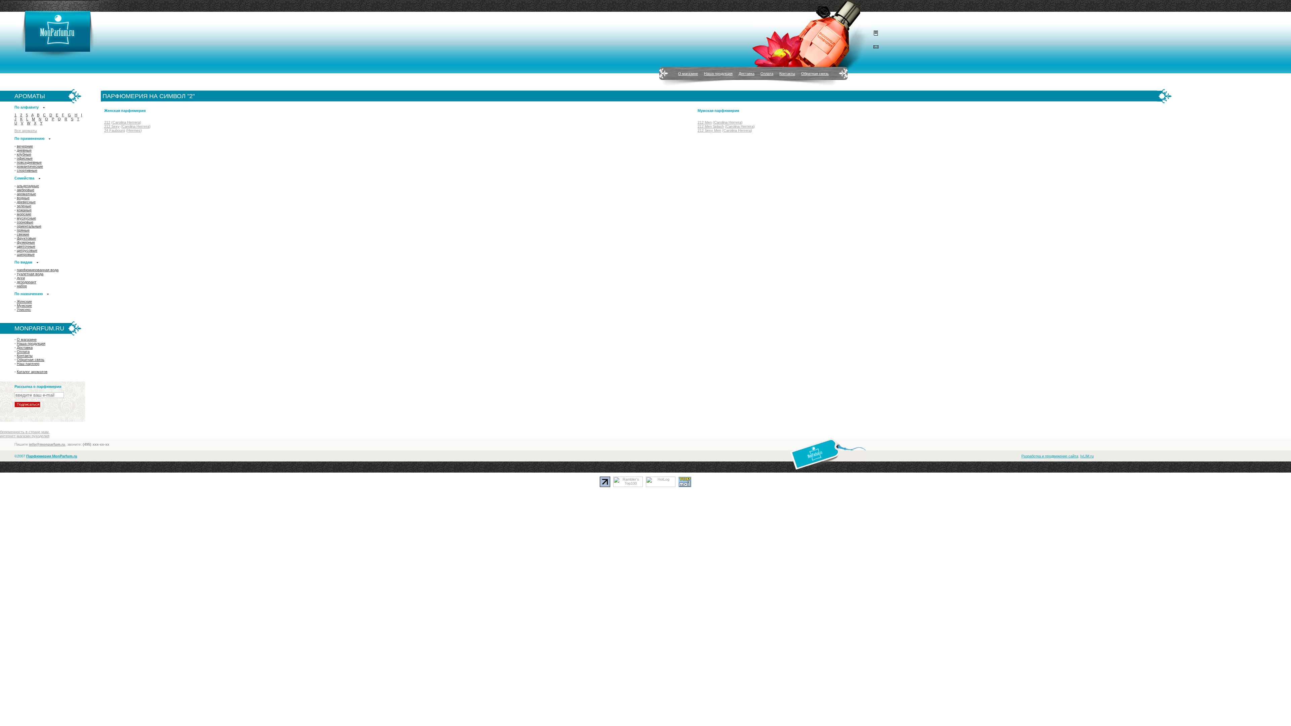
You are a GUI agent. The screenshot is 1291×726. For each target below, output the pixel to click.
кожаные (24, 210)
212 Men (705, 122)
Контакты (787, 74)
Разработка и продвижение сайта (1049, 456)
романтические (30, 166)
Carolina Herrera (126, 122)
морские (24, 214)
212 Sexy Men (709, 130)
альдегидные (28, 186)
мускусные (26, 218)
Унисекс (24, 310)
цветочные (26, 246)
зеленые (24, 206)
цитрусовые (27, 250)
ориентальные (29, 226)
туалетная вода (30, 274)
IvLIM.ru (1087, 456)
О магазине (688, 74)
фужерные (26, 242)
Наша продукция (718, 74)
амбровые (25, 190)
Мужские (24, 306)
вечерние (25, 146)
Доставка (746, 74)
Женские (24, 301)
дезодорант (26, 282)
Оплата (766, 74)
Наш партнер (28, 364)
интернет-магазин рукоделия (24, 436)
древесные (26, 202)
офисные (25, 158)
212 (107, 122)
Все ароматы (25, 131)
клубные (24, 154)
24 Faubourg (114, 130)
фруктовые (26, 238)
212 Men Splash (711, 126)
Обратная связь (815, 74)
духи (21, 278)
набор (22, 286)
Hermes (134, 130)
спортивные (27, 170)
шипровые (26, 254)
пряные (23, 230)
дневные (24, 150)
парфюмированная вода (37, 270)
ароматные (26, 194)
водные (23, 198)
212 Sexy (112, 126)
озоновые (25, 222)
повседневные (29, 162)
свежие (23, 234)
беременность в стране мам (24, 432)
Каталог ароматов (32, 372)
